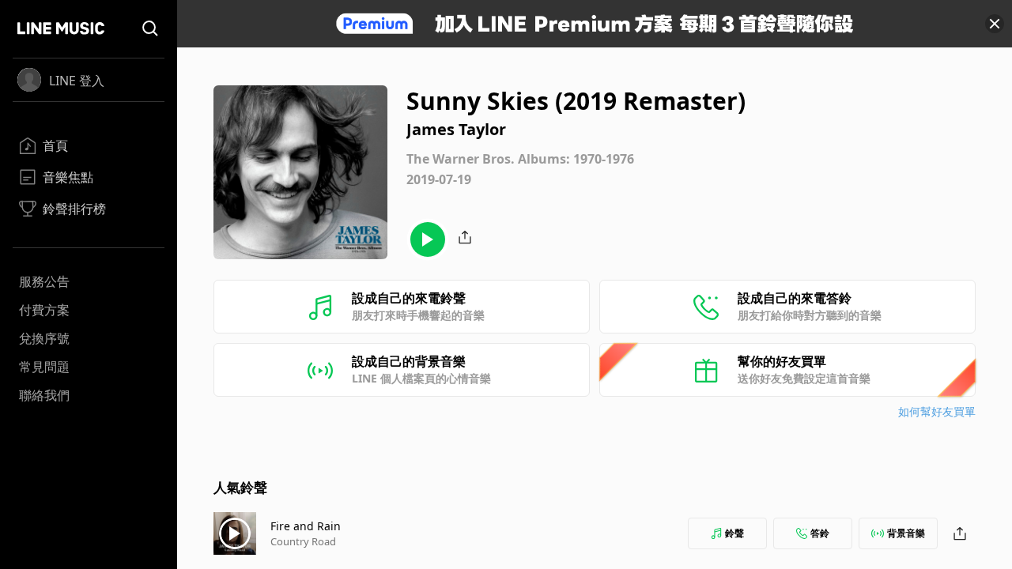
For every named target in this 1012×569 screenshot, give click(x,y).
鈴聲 (734, 533)
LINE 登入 (76, 80)
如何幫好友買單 (937, 411)
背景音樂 (906, 533)
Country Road (303, 541)
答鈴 (819, 533)
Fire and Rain (305, 525)
